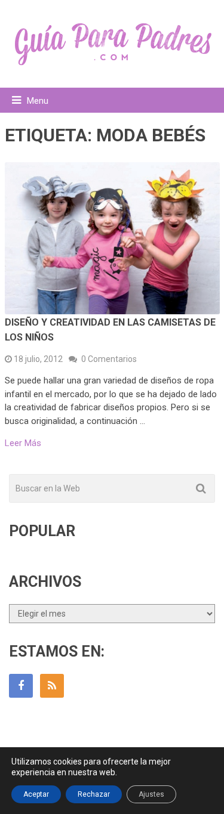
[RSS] (52, 686)
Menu (37, 100)
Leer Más (23, 443)
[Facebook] (21, 686)
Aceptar (36, 794)
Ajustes (151, 794)
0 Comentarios (109, 359)
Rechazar (94, 794)
